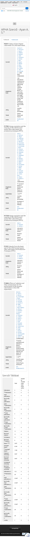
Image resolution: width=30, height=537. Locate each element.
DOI (18, 206)
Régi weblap (15, 2)
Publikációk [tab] (6, 39)
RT (21, 1)
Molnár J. (21, 226)
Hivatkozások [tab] (15, 39)
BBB (14, 1)
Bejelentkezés (4, 2)
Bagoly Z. (21, 258)
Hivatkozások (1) (20, 368)
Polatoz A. (21, 178)
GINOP (9, 2)
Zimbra (6, 1)
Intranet (25, 1)
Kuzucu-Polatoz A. (19, 314)
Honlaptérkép (15, 528)
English (16, 5)
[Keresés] (27, 8)
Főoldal (2, 1)
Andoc (18, 1)
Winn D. (19, 337)
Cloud (11, 1)
